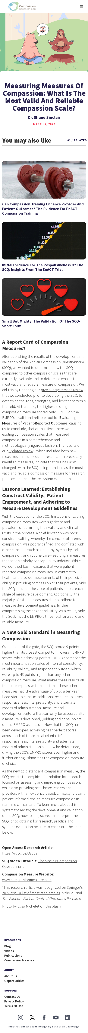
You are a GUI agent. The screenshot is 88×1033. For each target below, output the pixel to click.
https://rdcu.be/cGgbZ (20, 853)
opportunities (14, 980)
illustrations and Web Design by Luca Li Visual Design (44, 1026)
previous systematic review (62, 389)
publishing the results (27, 356)
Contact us (12, 996)
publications (13, 955)
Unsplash (53, 906)
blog (7, 946)
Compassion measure (19, 960)
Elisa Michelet (28, 906)
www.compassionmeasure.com (26, 879)
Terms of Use (13, 1006)
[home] (21, 6)
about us (10, 976)
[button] (81, 6)
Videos (9, 950)
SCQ (46, 516)
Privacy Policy (14, 1001)
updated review (21, 450)
